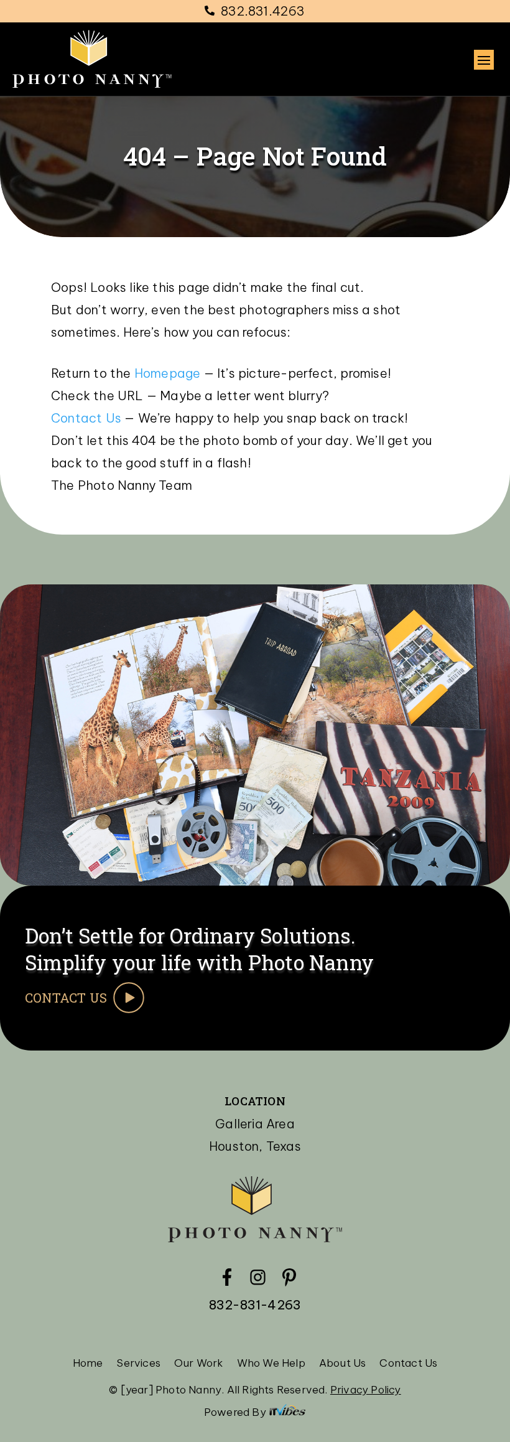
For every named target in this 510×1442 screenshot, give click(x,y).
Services (138, 1364)
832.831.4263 (263, 11)
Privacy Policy (365, 1390)
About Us (342, 1364)
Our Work (198, 1364)
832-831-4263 (255, 1305)
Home (88, 1364)
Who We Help (271, 1364)
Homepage (167, 373)
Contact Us (87, 418)
